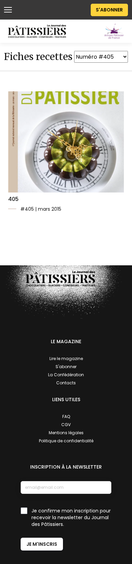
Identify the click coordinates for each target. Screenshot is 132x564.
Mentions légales (66, 433)
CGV (66, 424)
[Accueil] (37, 31)
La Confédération (66, 375)
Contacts (66, 383)
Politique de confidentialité (66, 441)
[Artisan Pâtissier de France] (114, 31)
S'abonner (109, 9)
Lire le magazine (66, 358)
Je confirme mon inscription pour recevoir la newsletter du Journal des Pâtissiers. (71, 517)
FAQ (66, 416)
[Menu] (8, 9)
